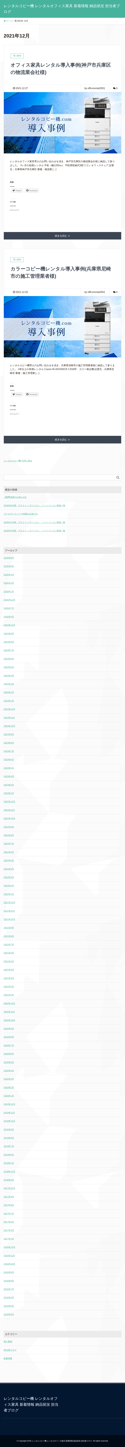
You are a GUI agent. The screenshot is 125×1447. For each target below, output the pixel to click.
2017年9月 (9, 1197)
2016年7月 (9, 1289)
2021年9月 (9, 927)
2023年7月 (9, 751)
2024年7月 (9, 650)
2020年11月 (9, 1012)
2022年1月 (9, 894)
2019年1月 (9, 1163)
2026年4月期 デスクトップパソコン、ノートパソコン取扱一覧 (34, 522)
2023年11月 (9, 717)
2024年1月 (9, 701)
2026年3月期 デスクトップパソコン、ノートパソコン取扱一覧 (34, 530)
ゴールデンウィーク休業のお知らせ (21, 514)
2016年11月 (9, 1255)
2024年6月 (9, 659)
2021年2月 (9, 986)
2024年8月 (9, 642)
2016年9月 (9, 1272)
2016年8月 (9, 1281)
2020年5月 (9, 1062)
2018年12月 (9, 1171)
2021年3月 (9, 978)
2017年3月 (9, 1230)
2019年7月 (9, 1146)
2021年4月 (9, 970)
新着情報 (8, 1358)
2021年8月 (9, 936)
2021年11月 (9, 911)
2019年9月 (9, 1129)
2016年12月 (9, 1247)
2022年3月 (9, 877)
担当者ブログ (10, 1350)
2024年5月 (9, 667)
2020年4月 (9, 1070)
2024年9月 (9, 633)
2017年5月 (9, 1222)
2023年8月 (9, 743)
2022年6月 (9, 852)
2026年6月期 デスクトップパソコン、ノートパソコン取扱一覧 (34, 505)
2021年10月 (9, 919)
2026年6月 (9, 566)
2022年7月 (9, 843)
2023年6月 (9, 759)
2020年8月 (9, 1037)
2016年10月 (9, 1264)
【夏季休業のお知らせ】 (15, 497)
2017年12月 (9, 1188)
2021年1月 (9, 995)
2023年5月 (9, 768)
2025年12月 (9, 600)
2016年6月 (9, 1297)
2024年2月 (9, 692)
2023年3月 (9, 785)
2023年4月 (9, 776)
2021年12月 (9, 902)
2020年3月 (9, 1079)
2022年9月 (9, 827)
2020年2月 (9, 1087)
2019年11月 (9, 1112)
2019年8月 (9, 1138)
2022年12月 (9, 801)
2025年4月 (9, 617)
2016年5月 (9, 1306)
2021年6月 (9, 953)
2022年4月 (9, 869)
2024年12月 (9, 625)
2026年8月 (9, 558)
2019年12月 (9, 1104)
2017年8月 (9, 1205)
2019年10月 (9, 1121)
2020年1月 (9, 1096)
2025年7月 (9, 608)
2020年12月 (9, 1003)
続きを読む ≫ (62, 235)
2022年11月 (9, 810)
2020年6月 (9, 1054)
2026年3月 (9, 583)
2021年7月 (9, 944)
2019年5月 (9, 1155)
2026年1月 (9, 591)
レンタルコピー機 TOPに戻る (18, 461)
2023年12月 (9, 709)
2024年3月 (9, 684)
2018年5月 (9, 1180)
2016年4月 (9, 1314)
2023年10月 (9, 726)
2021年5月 (9, 961)
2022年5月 (9, 860)
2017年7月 (9, 1213)
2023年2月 (9, 793)
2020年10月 (9, 1020)
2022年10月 (9, 818)
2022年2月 (9, 885)
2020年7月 (9, 1045)
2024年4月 (9, 675)
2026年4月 (9, 574)
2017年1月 (9, 1239)
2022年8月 (9, 835)
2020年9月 (9, 1028)
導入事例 (8, 1341)
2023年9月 (9, 734)
